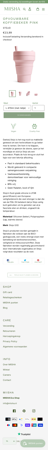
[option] (12, 94)
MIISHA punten (10, 302)
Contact (7, 380)
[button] (9, 441)
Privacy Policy (10, 341)
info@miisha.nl (10, 403)
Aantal (35, 103)
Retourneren (9, 331)
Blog (5, 307)
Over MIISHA (9, 364)
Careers (7, 374)
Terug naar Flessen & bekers (26, 275)
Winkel (6, 369)
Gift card (7, 292)
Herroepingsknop (11, 336)
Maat (6, 103)
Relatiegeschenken (12, 297)
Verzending (8, 325)
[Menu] (43, 9)
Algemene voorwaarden (15, 346)
